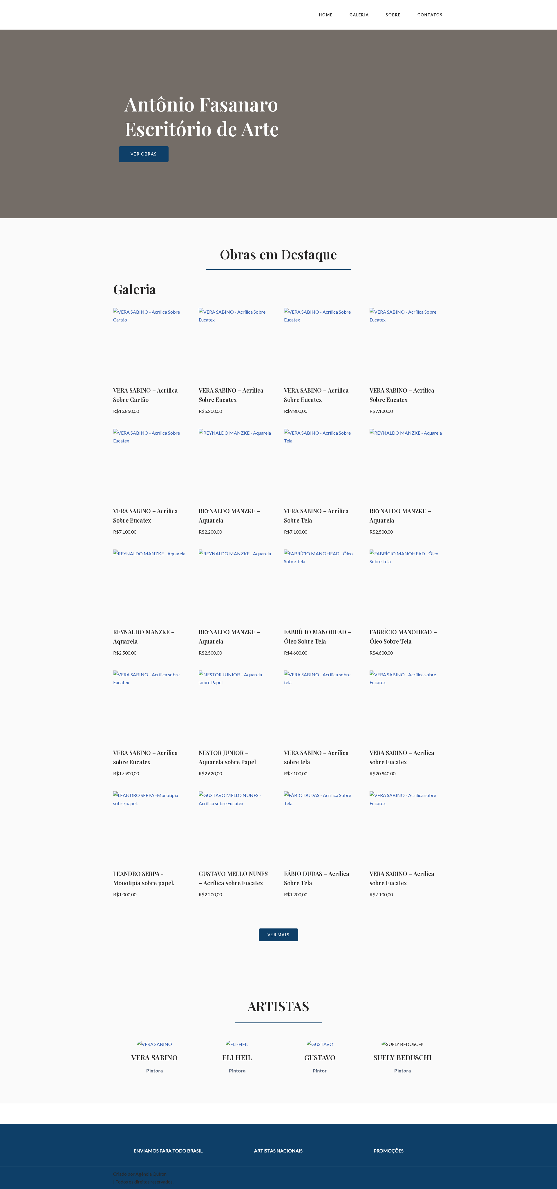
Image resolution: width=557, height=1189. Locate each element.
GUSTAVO (319, 1057)
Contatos (430, 14)
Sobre (393, 14)
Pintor (320, 1070)
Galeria (359, 14)
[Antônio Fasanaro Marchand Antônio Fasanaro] (136, 14)
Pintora (154, 1070)
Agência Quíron (151, 1174)
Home (326, 14)
